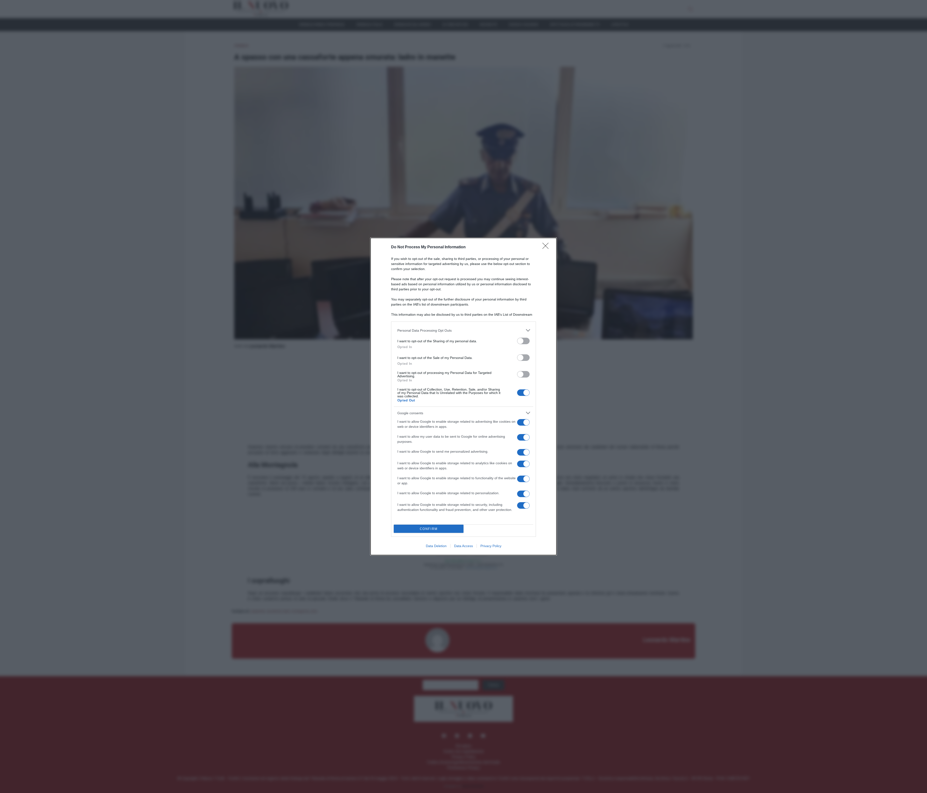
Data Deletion (436, 546)
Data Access (463, 546)
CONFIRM (429, 529)
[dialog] (463, 396)
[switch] (523, 341)
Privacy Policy (490, 546)
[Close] (547, 247)
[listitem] (463, 330)
